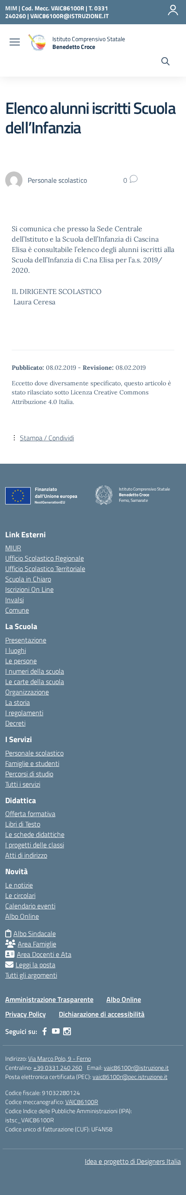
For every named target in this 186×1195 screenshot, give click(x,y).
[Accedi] (173, 10)
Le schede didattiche (34, 834)
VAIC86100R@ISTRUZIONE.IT (69, 15)
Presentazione (25, 640)
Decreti (15, 723)
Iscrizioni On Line (29, 589)
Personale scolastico (34, 753)
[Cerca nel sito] (165, 62)
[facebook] (44, 1031)
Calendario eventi (30, 906)
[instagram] (67, 1031)
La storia (17, 702)
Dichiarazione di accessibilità (101, 1014)
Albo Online (22, 916)
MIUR (13, 548)
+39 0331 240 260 (57, 1067)
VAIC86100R (81, 1101)
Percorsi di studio (29, 774)
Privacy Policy (25, 1014)
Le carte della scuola (34, 681)
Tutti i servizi (22, 784)
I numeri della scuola (34, 671)
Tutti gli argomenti (31, 975)
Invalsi (14, 599)
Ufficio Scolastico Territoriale (45, 568)
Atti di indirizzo (26, 855)
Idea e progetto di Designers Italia (133, 1161)
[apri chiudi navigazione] (15, 43)
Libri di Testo (22, 824)
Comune (17, 610)
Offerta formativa (30, 813)
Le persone (21, 661)
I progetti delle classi (34, 845)
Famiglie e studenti (32, 763)
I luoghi (15, 650)
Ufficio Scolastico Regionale (44, 558)
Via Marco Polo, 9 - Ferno (59, 1058)
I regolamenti (24, 712)
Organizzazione (27, 692)
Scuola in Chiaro (28, 579)
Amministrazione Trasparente (49, 999)
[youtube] (56, 1031)
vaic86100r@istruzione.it (136, 1067)
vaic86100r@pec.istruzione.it (130, 1076)
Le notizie (19, 885)
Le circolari (20, 895)
